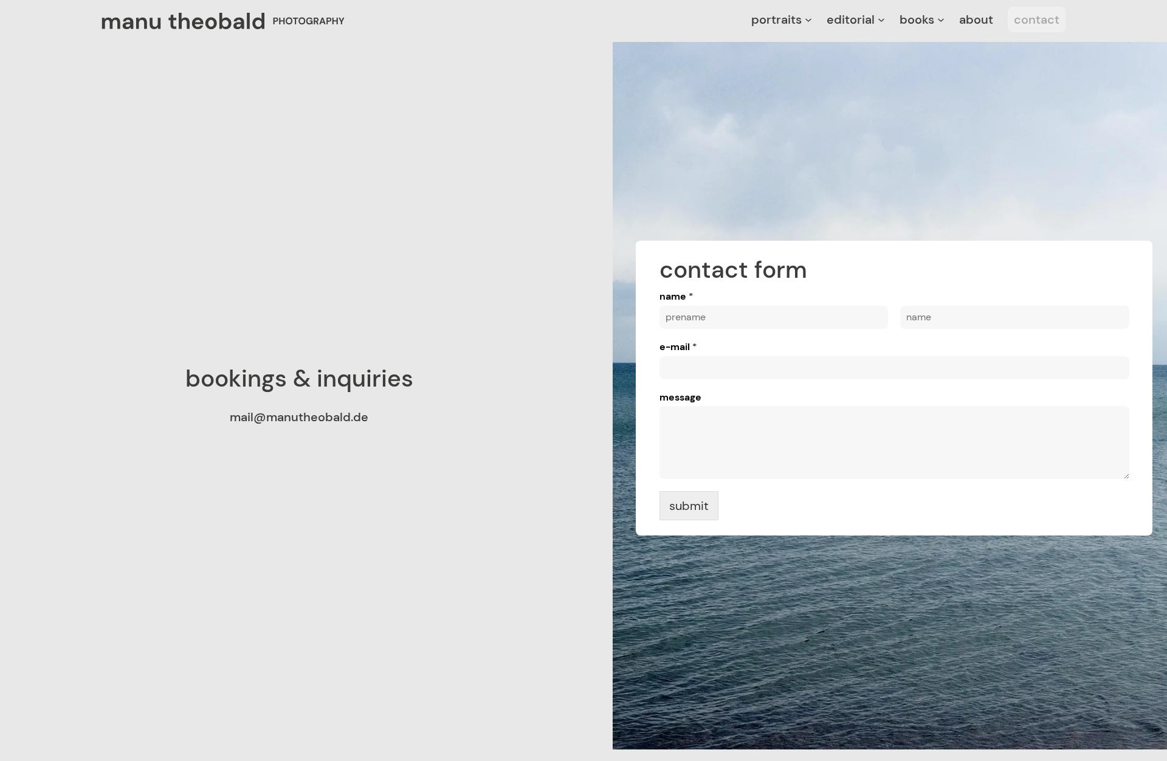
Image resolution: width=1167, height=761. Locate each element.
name (676, 297)
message (680, 397)
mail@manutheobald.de (299, 417)
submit (689, 506)
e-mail (678, 347)
